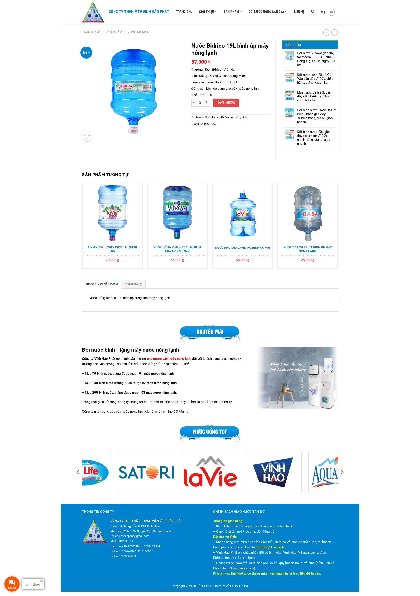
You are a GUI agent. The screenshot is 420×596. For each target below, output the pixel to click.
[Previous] (82, 227)
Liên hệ (299, 12)
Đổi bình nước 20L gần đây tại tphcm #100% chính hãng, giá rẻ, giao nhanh (313, 138)
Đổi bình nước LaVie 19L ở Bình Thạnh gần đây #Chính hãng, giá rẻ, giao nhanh (316, 116)
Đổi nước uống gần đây (266, 12)
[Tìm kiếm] (313, 11)
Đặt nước (226, 103)
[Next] (337, 227)
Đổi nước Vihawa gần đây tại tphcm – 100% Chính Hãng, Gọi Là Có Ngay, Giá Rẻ (316, 59)
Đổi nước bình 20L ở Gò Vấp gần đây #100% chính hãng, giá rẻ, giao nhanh (315, 79)
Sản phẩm (231, 12)
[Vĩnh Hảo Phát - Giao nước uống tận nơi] (93, 12)
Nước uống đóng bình (234, 117)
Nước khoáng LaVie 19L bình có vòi (242, 247)
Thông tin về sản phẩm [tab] (102, 284)
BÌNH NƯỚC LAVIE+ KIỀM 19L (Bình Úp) (112, 249)
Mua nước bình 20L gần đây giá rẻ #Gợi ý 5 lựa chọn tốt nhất (314, 96)
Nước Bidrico (138, 32)
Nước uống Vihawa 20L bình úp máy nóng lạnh (177, 249)
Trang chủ (184, 12)
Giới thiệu (206, 12)
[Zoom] (87, 138)
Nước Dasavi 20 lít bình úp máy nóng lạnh (307, 249)
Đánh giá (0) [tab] (134, 284)
